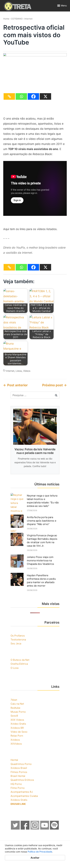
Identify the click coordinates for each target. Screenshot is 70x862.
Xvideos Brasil (19, 767)
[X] (45, 96)
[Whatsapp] (21, 96)
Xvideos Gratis (19, 799)
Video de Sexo (19, 731)
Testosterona (18, 639)
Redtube (15, 707)
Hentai (14, 759)
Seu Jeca (16, 643)
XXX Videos (17, 719)
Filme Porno (18, 787)
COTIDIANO (17, 18)
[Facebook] (33, 96)
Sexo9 (14, 715)
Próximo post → (54, 385)
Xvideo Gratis (18, 723)
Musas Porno (18, 711)
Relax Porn (17, 735)
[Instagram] (35, 828)
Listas (19, 370)
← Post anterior (15, 385)
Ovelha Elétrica (19, 663)
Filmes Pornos (19, 772)
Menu (64, 5)
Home (6, 18)
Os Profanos (18, 635)
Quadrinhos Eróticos (22, 779)
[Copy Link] (9, 96)
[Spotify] (54, 828)
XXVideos (16, 743)
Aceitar (35, 857)
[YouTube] (44, 828)
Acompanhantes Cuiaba (24, 795)
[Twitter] (15, 828)
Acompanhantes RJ (22, 791)
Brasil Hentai (18, 776)
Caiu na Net (17, 703)
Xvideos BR (17, 727)
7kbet (14, 699)
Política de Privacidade (40, 851)
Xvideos (15, 739)
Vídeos (26, 370)
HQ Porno (16, 784)
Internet (28, 18)
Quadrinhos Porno (21, 764)
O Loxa (14, 667)
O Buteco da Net (20, 659)
